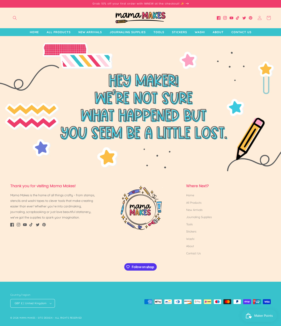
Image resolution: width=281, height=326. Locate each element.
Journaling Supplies (199, 217)
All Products (194, 202)
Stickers (191, 231)
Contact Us (193, 253)
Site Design (45, 317)
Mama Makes (27, 317)
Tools (189, 224)
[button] (14, 17)
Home (190, 195)
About (190, 246)
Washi (190, 239)
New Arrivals (194, 210)
